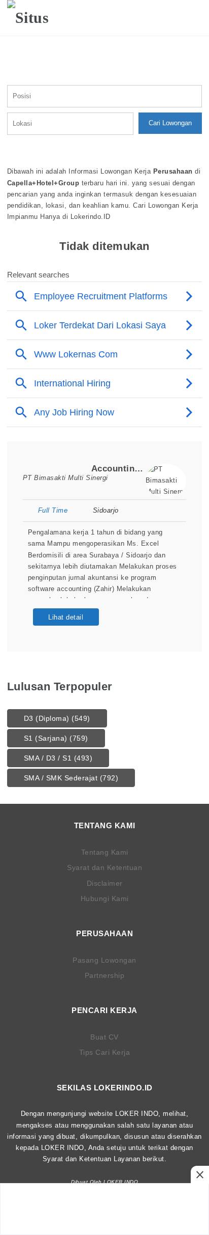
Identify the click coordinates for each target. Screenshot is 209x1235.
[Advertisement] (104, 1209)
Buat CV (104, 1037)
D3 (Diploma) (57, 718)
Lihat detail (65, 617)
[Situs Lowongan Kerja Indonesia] (39, 18)
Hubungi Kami (105, 898)
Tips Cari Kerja (104, 1052)
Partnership (105, 975)
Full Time (53, 510)
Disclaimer (105, 883)
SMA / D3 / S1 (58, 758)
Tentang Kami (104, 852)
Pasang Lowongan (104, 960)
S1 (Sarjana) (56, 738)
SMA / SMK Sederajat (71, 778)
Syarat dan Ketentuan (104, 867)
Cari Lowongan (170, 123)
